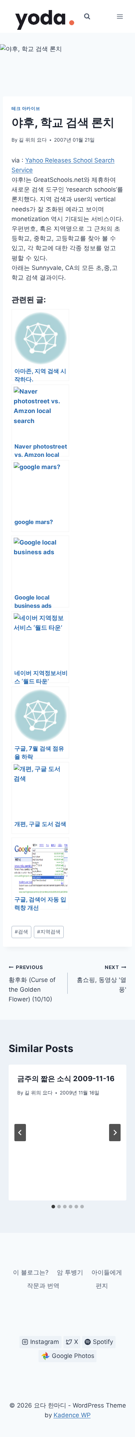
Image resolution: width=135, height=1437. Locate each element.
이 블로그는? (31, 1272)
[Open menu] (119, 16)
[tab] (53, 1206)
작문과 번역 (43, 1285)
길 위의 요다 (33, 140)
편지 (102, 1285)
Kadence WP (72, 1415)
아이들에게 (106, 1272)
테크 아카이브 (26, 108)
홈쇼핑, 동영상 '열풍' (101, 978)
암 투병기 (70, 1272)
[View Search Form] (87, 16)
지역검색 (48, 932)
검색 (21, 932)
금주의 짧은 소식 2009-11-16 (65, 1078)
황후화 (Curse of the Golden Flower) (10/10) (32, 983)
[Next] (115, 1132)
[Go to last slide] (20, 1132)
